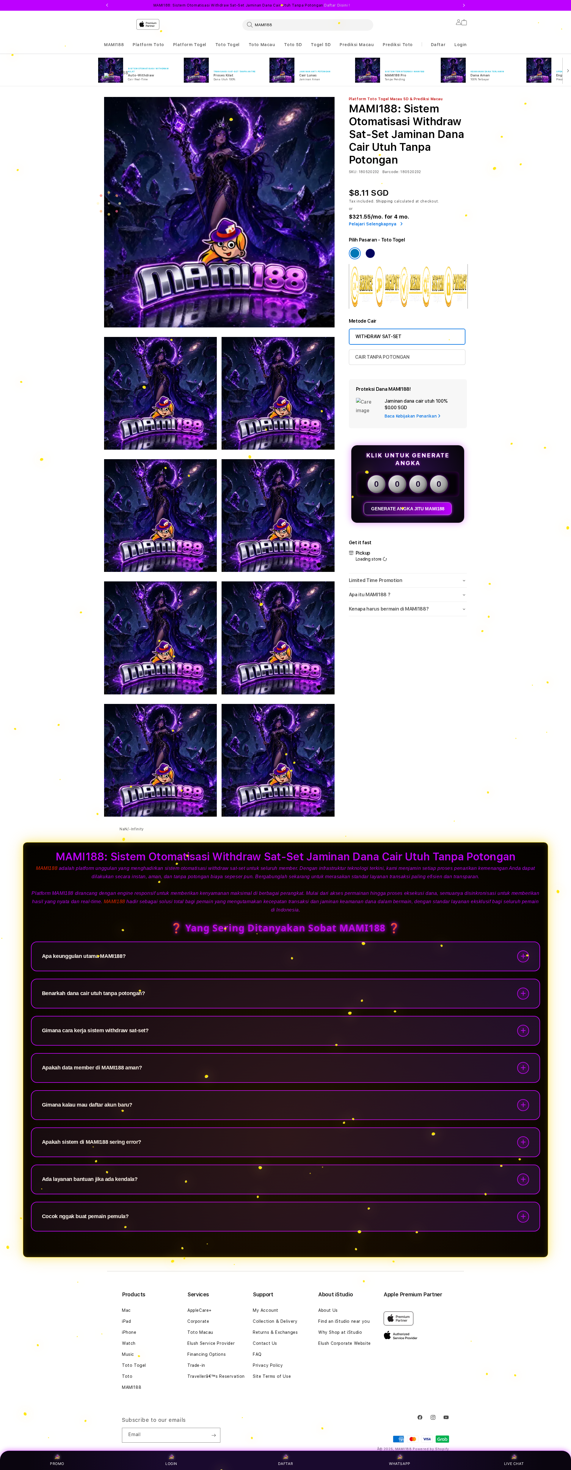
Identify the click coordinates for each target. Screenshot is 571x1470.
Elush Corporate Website (344, 1343)
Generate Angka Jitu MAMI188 (407, 508)
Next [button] (464, 5)
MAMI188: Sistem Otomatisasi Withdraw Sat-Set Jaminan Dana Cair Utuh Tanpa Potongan (251, 5)
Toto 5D (293, 44)
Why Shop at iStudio (340, 1332)
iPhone (129, 1332)
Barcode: (390, 172)
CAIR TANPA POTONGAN (382, 357)
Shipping (384, 201)
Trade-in (196, 1365)
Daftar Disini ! (337, 5)
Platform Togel (189, 44)
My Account (265, 1310)
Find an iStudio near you (344, 1321)
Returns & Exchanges (275, 1332)
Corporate (198, 1321)
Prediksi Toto (398, 44)
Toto (127, 1376)
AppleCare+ (199, 1310)
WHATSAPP (399, 1463)
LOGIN (171, 1463)
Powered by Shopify (431, 1449)
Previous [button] (107, 5)
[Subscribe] (213, 1435)
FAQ (257, 1354)
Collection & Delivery (275, 1321)
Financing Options (206, 1354)
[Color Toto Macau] (370, 253)
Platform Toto (148, 44)
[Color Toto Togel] (355, 253)
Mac (126, 1310)
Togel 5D (321, 44)
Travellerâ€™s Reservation (216, 1376)
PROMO (57, 1463)
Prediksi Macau (357, 44)
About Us (328, 1310)
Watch (129, 1343)
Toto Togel (227, 44)
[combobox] (307, 24)
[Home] (208, 49)
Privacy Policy (268, 1365)
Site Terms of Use (272, 1376)
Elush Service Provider (211, 1343)
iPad (126, 1321)
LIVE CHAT (514, 1463)
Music (128, 1354)
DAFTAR (285, 1463)
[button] (114, 44)
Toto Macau (262, 44)
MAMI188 (114, 44)
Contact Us (265, 1343)
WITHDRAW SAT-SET (378, 336)
